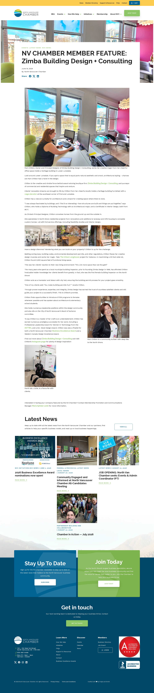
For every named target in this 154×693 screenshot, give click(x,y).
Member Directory (91, 3)
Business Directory (104, 642)
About (58, 655)
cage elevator (31, 194)
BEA (53, 14)
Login (136, 3)
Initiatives (88, 14)
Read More (20, 480)
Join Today (132, 13)
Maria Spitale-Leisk (40, 406)
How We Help (74, 14)
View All (123, 427)
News (81, 3)
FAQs (118, 3)
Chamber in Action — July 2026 (75, 534)
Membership (102, 14)
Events (60, 14)
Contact (124, 3)
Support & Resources (107, 3)
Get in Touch (77, 623)
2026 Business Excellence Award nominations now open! (34, 474)
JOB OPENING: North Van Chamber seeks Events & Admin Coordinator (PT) (118, 475)
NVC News (46, 48)
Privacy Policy (55, 681)
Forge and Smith (105, 681)
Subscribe (45, 582)
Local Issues (63, 470)
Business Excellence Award (64, 331)
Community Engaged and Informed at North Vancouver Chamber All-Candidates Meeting (74, 482)
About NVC (115, 14)
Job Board (101, 645)
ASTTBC (28, 328)
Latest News (35, 48)
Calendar (80, 645)
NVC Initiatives (22, 468)
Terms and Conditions (69, 681)
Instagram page (39, 342)
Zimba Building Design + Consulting (103, 183)
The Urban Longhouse (69, 257)
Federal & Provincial (67, 468)
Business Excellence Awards (66, 661)
